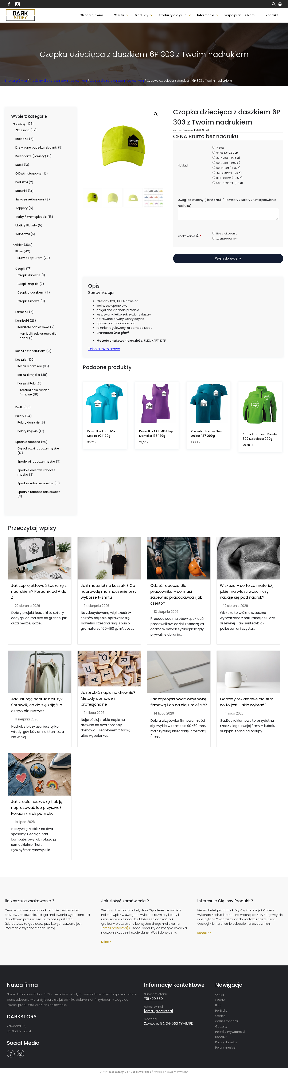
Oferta (119, 15)
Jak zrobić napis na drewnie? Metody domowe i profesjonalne (108, 698)
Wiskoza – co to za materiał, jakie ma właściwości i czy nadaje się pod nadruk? (246, 591)
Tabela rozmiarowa (104, 348)
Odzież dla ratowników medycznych (117, 81)
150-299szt (229, 173)
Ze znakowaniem (227, 238)
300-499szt (229, 178)
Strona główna (91, 15)
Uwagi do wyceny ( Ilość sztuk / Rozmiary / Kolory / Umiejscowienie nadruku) (227, 203)
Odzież (220, 1016)
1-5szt (220, 147)
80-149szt (228, 168)
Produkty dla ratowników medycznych (58, 81)
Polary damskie (226, 1042)
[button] (156, 114)
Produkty (141, 15)
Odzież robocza (226, 1021)
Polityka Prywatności (230, 1032)
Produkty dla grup (173, 15)
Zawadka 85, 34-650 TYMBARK (168, 1023)
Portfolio (221, 1010)
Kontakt (272, 15)
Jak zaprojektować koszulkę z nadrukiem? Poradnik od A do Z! (39, 591)
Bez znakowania (226, 233)
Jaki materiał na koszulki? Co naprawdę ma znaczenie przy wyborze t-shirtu (108, 591)
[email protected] (114, 928)
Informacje (205, 15)
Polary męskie (225, 1047)
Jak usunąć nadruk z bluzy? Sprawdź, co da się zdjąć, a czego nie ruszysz (37, 704)
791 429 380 (153, 998)
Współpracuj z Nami (240, 15)
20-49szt (228, 158)
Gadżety (221, 1026)
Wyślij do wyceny (228, 258)
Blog (218, 1005)
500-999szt (229, 183)
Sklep (105, 942)
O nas (219, 995)
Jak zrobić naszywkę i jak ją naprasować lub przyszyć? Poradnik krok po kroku (36, 807)
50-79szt (228, 163)
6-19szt (227, 152)
